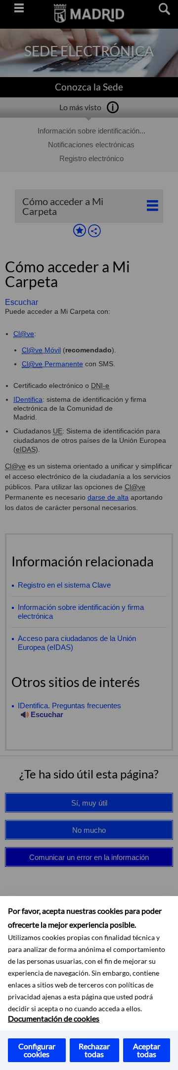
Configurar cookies (36, 1050)
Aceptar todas (146, 1050)
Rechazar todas (94, 1050)
